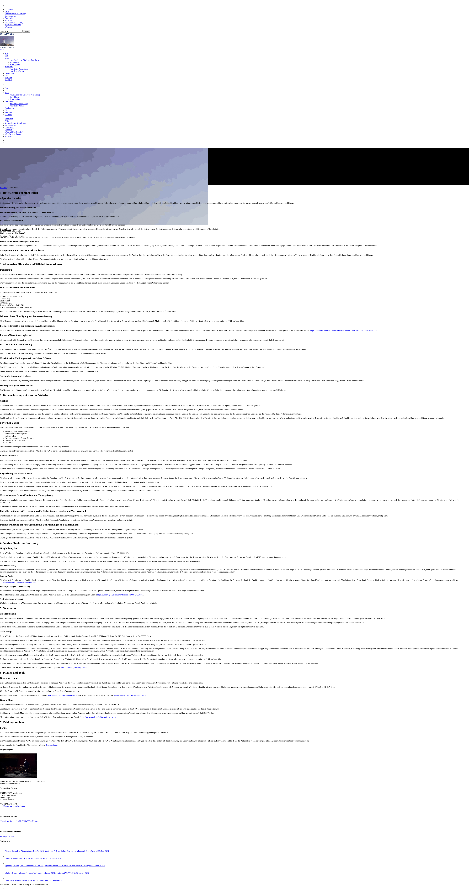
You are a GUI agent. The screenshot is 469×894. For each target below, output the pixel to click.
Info (6, 90)
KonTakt (8, 112)
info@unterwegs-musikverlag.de (12, 806)
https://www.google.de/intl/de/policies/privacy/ (98, 717)
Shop (7, 93)
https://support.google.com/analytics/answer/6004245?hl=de (120, 595)
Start (6, 88)
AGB (7, 121)
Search (26, 31)
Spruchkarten (15, 97)
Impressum (9, 119)
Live (6, 110)
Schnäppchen (15, 99)
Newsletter (9, 101)
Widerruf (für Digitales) (14, 132)
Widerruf (8, 130)
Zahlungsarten (10, 125)
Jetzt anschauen (52, 745)
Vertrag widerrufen (7, 836)
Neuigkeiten (9, 108)
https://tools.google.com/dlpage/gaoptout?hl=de (18, 582)
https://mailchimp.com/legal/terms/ (74, 667)
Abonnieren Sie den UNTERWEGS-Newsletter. (20, 821)
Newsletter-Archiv (17, 106)
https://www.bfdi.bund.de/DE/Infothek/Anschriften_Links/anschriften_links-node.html (343, 330)
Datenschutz (9, 127)
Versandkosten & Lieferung (15, 123)
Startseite (3, 188)
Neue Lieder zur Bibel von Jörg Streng (25, 95)
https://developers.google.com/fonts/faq (63, 695)
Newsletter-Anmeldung (19, 104)
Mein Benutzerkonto (13, 134)
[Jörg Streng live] (18, 777)
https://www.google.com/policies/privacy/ (130, 695)
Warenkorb (9, 136)
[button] (2, 49)
